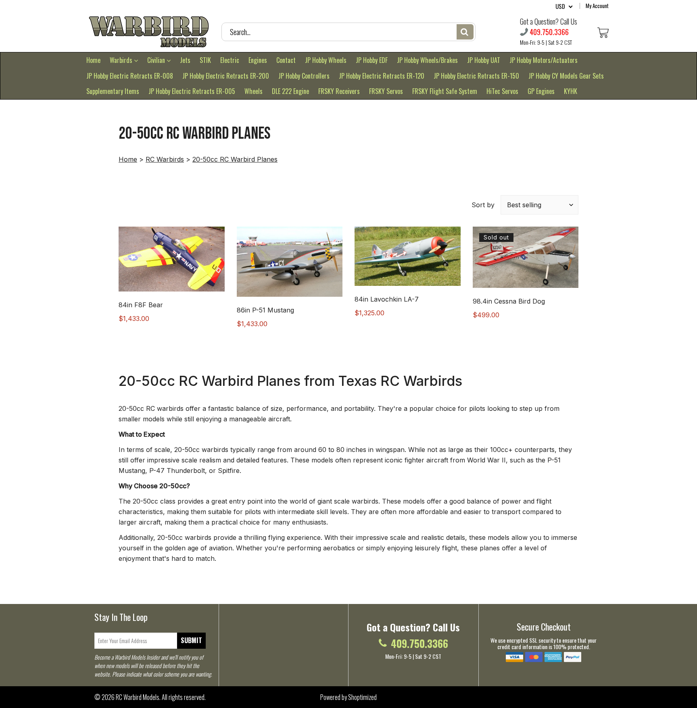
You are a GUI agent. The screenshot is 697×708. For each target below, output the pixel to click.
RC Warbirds (165, 159)
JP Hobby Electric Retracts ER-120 (381, 76)
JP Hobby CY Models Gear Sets (566, 76)
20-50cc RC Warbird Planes (235, 159)
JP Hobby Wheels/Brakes (427, 60)
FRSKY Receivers (339, 91)
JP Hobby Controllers (304, 76)
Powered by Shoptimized (348, 697)
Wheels (253, 91)
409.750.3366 (549, 32)
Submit (191, 640)
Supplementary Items (112, 91)
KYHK (570, 91)
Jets (185, 60)
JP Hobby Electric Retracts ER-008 (129, 76)
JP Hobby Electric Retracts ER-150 (476, 76)
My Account (597, 6)
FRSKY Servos (386, 91)
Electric (229, 60)
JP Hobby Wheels (325, 60)
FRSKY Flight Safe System (444, 91)
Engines (257, 60)
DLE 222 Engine (290, 91)
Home (93, 60)
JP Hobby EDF (372, 60)
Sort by (483, 205)
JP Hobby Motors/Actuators (543, 60)
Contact (286, 60)
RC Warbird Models (137, 697)
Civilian (157, 60)
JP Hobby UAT (483, 60)
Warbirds (122, 60)
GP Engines (541, 91)
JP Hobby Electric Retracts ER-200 (225, 76)
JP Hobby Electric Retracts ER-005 (191, 91)
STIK (205, 60)
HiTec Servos (502, 91)
